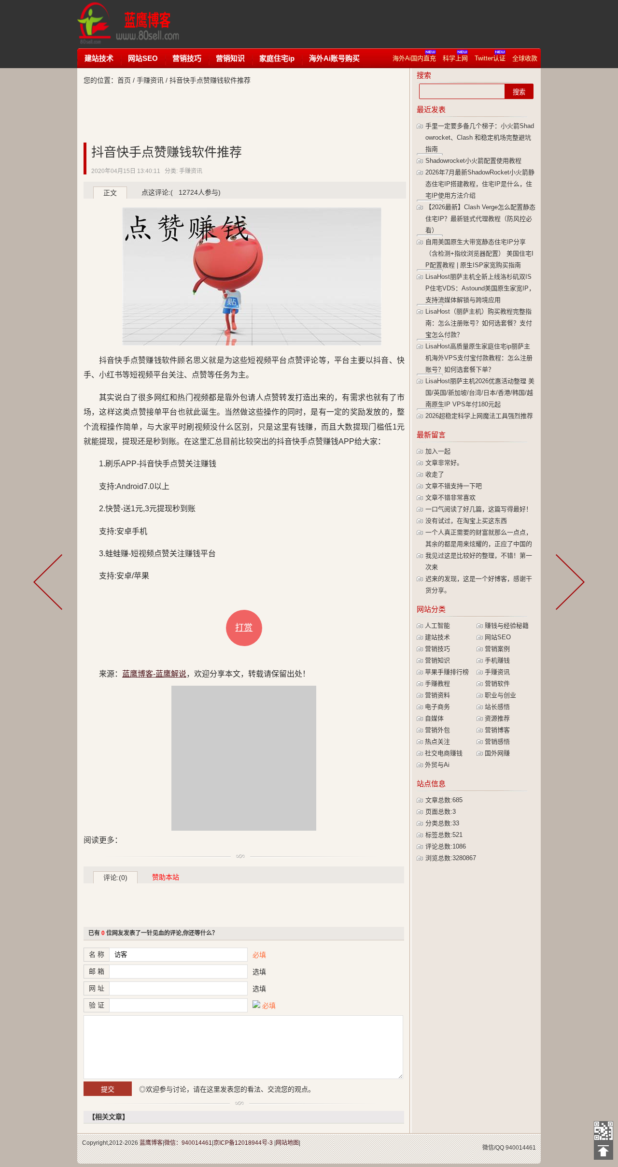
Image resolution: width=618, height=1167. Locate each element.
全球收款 (524, 58)
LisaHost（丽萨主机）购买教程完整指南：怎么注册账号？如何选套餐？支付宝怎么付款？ (478, 323)
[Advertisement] (373, 24)
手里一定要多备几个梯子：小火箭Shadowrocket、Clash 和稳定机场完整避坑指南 (479, 137)
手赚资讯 (150, 80)
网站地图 (287, 1142)
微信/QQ (493, 1147)
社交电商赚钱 (444, 753)
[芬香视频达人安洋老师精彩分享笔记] (50, 584)
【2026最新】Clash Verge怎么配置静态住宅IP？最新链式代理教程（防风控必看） (480, 218)
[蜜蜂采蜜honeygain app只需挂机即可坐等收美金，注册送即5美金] (568, 584)
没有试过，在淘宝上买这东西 (466, 520)
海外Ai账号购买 (334, 58)
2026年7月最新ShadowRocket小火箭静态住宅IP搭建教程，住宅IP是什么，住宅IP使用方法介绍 (479, 184)
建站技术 (98, 58)
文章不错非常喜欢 (450, 497)
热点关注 (437, 741)
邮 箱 (96, 971)
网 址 (96, 988)
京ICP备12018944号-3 (243, 1142)
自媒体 (434, 718)
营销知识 (230, 58)
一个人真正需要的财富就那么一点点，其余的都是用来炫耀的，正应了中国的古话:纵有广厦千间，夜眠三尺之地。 (478, 544)
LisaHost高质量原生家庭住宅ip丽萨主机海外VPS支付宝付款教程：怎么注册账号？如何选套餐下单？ (479, 358)
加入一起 (437, 451)
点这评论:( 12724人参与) (181, 192)
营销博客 (497, 730)
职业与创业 (500, 695)
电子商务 (437, 706)
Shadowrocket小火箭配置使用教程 (473, 160)
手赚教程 (437, 683)
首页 (124, 80)
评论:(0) (115, 877)
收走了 (434, 474)
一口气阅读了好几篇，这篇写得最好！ (478, 509)
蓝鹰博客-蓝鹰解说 (137, 24)
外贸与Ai (437, 764)
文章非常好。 (444, 462)
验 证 (96, 1005)
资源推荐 (497, 718)
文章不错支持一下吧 (453, 486)
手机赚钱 (497, 660)
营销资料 (437, 695)
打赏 (244, 628)
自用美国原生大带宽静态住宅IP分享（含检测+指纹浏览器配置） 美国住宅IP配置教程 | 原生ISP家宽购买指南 (479, 253)
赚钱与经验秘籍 (507, 625)
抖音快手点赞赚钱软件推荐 (166, 152)
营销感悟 (497, 741)
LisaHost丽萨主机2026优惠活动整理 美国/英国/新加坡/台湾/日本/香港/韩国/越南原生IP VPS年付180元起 (479, 392)
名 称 (96, 954)
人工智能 (437, 625)
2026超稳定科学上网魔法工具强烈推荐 (479, 415)
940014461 (521, 1147)
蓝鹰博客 (151, 1142)
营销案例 (497, 648)
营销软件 (497, 683)
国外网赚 (497, 753)
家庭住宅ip (277, 58)
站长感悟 (497, 706)
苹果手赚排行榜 (447, 672)
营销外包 (437, 730)
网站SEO (143, 58)
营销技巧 (186, 58)
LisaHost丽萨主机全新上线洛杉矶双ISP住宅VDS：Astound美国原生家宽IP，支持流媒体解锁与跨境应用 (480, 288)
